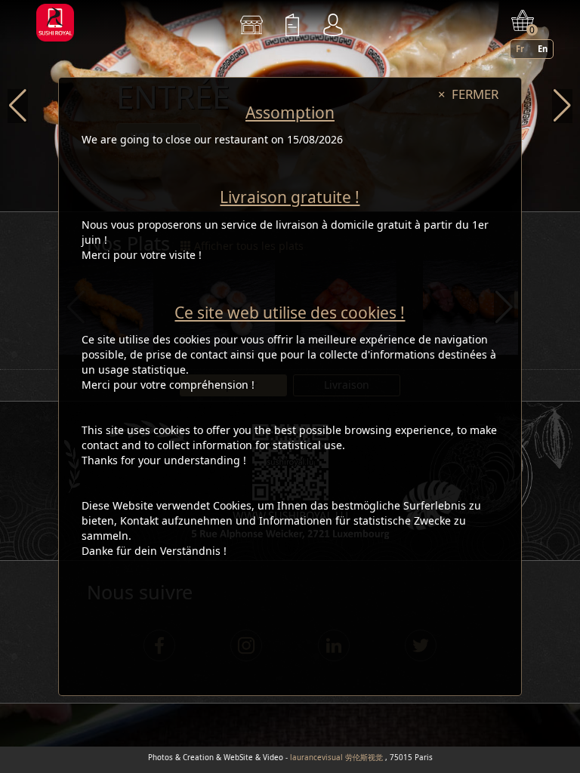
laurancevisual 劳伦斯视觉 (336, 757)
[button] (18, 106)
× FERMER (468, 94)
